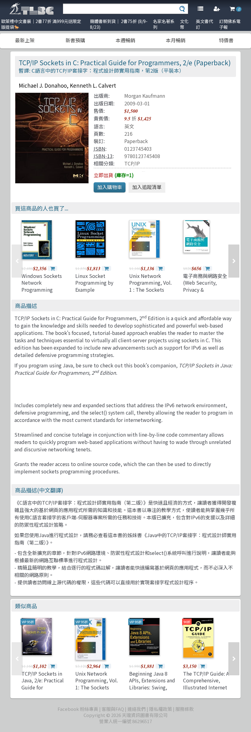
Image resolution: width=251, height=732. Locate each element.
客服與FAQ (113, 709)
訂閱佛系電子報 (230, 24)
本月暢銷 (175, 40)
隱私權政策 (160, 709)
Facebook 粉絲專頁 (78, 709)
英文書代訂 (204, 24)
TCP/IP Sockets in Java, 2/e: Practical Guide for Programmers (42, 684)
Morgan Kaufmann (144, 95)
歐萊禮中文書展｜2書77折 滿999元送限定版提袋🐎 (41, 24)
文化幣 (184, 24)
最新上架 (25, 40)
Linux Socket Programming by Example (94, 282)
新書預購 (75, 40)
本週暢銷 (125, 40)
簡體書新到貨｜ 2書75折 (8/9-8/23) (119, 24)
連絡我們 (136, 709)
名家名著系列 (163, 24)
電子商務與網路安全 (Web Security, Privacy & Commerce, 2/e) (205, 286)
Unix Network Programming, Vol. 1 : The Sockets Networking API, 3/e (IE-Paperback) (152, 289)
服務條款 (184, 709)
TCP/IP (132, 163)
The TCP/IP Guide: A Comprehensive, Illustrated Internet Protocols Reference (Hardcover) (206, 690)
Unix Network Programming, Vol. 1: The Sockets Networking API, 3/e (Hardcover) (98, 687)
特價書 (226, 40)
